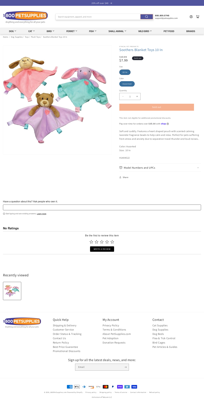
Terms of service (121, 392)
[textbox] (102, 207)
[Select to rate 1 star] (91, 242)
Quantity (123, 90)
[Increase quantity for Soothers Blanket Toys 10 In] (137, 96)
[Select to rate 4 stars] (107, 242)
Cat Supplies (160, 325)
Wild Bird (143, 31)
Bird (49, 31)
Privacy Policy (111, 325)
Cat (30, 31)
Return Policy (61, 342)
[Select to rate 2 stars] (96, 242)
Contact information (138, 392)
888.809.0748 (162, 15)
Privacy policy (90, 392)
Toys (27, 37)
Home (5, 37)
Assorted (127, 84)
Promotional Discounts (66, 351)
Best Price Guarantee (65, 347)
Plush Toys (35, 37)
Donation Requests (114, 342)
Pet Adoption (110, 338)
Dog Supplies (16, 37)
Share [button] (125, 177)
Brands (190, 31)
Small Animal (116, 31)
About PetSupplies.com (117, 334)
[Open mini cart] (197, 16)
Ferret (70, 31)
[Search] (146, 16)
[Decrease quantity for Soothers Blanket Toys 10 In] (122, 96)
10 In (124, 72)
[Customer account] (191, 16)
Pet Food (169, 31)
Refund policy (154, 392)
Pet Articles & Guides (164, 347)
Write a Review (102, 249)
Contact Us (59, 338)
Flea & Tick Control (163, 338)
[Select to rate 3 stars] (101, 242)
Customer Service (63, 329)
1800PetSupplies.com (58, 392)
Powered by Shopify (75, 392)
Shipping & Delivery (64, 325)
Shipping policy (105, 392)
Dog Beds (158, 334)
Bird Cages (158, 342)
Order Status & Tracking (67, 334)
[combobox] (105, 17)
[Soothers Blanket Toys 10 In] (12, 291)
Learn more (41, 213)
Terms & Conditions (114, 329)
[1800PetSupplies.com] (25, 17)
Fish (91, 31)
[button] (160, 168)
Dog (11, 31)
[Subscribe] (125, 367)
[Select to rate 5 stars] (112, 242)
